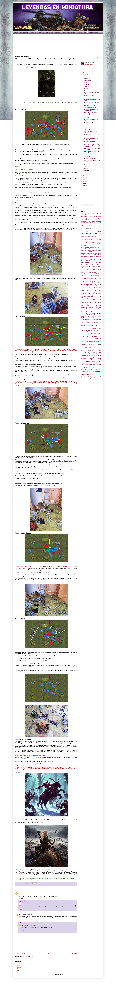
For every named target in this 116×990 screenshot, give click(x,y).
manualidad (87, 310)
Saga (96, 349)
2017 (84, 185)
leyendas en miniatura (95, 302)
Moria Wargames (97, 324)
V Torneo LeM (85, 366)
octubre (86, 82)
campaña (89, 238)
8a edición (98, 215)
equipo (82, 264)
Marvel (99, 314)
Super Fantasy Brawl (96, 357)
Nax (89, 327)
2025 (84, 72)
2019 (84, 181)
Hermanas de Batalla (96, 282)
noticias (99, 328)
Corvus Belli (95, 247)
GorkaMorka (94, 276)
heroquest (83, 284)
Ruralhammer (83, 349)
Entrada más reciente (20, 953)
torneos (87, 363)
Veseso (93, 366)
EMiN (95, 261)
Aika (90, 219)
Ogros (86, 331)
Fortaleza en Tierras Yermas (92, 272)
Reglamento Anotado (96, 343)
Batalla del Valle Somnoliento (95, 228)
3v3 (100, 213)
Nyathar (99, 330)
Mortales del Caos (85, 325)
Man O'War (98, 308)
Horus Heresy (84, 285)
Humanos (89, 285)
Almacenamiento (84, 221)
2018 (84, 183)
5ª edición (83, 215)
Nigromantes (83, 328)
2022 (84, 175)
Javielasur (96, 292)
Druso (94, 254)
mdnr (87, 317)
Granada (82, 278)
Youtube (93, 378)
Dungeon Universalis (85, 256)
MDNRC (92, 317)
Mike (82, 321)
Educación (96, 256)
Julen (100, 295)
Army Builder (84, 227)
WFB (91, 376)
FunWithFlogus (97, 273)
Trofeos (82, 364)
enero (85, 172)
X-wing (89, 378)
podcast (99, 337)
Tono (82, 361)
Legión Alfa (95, 301)
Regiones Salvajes (89, 343)
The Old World (97, 358)
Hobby (91, 284)
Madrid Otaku (98, 307)
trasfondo (43, 885)
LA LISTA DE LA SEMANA (69, 32)
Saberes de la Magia (90, 349)
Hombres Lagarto (97, 284)
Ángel (100, 222)
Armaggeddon (98, 225)
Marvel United (93, 316)
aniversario (83, 224)
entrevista (96, 262)
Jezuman (20, 965)
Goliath (90, 276)
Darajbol (95, 250)
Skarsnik (87, 354)
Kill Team (83, 298)
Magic (85, 308)
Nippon (88, 328)
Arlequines (91, 225)
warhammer (47, 885)
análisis (89, 222)
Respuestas (22, 901)
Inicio (47, 953)
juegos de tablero (88, 295)
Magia (82, 308)
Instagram (83, 292)
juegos (89, 293)
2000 (89, 213)
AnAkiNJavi (25, 904)
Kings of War (88, 298)
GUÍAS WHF (41, 32)
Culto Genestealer (88, 250)
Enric (91, 262)
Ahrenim (87, 219)
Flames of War (94, 270)
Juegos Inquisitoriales (94, 295)
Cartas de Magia (84, 241)
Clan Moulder (92, 242)
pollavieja (82, 338)
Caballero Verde (87, 236)
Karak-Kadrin (88, 296)
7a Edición (93, 215)
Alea (94, 219)
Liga (92, 304)
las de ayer (64, 102)
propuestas (93, 338)
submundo (90, 357)
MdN (82, 318)
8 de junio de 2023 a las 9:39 (34, 904)
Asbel (93, 227)
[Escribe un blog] (32, 883)
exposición (83, 269)
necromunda (93, 327)
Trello (99, 363)
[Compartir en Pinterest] (36, 883)
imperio (83, 288)
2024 (84, 74)
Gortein (99, 276)
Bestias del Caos (97, 230)
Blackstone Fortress (94, 231)
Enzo (99, 262)
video (85, 367)
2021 (84, 177)
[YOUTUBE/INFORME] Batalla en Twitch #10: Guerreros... (92, 132)
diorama (99, 253)
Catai (93, 241)
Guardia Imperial (88, 278)
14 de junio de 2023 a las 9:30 (34, 925)
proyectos (98, 338)
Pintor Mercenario (87, 337)
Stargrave (82, 357)
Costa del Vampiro (85, 248)
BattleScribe (90, 230)
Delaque (96, 251)
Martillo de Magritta (93, 314)
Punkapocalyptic (97, 340)
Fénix (98, 269)
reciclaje (87, 341)
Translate (86, 208)
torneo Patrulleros (91, 361)
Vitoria (82, 369)
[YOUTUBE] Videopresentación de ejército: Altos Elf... (92, 161)
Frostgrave (86, 273)
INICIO (16, 32)
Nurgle (95, 330)
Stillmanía (86, 357)
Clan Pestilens (98, 242)
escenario (82, 266)
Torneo (86, 361)
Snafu (97, 354)
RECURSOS (58, 32)
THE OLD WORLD (81, 32)
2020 (84, 179)
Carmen (94, 239)
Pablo (92, 333)
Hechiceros (90, 282)
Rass (82, 341)
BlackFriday (88, 231)
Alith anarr (98, 219)
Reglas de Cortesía (96, 344)
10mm (82, 213)
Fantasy (86, 269)
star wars (85, 355)
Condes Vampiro (23, 885)
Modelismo (92, 322)
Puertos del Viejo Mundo (89, 340)
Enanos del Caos (85, 262)
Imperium (93, 288)
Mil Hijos (86, 321)
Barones (88, 228)
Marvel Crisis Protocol (85, 316)
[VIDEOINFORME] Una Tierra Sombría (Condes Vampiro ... (91, 103)
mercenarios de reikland (91, 319)
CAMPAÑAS (33, 32)
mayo (85, 164)
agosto (85, 86)
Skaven (90, 354)
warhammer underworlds (87, 374)
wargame (99, 369)
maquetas (99, 311)
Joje (100, 292)
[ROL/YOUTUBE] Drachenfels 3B (92, 126)
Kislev (92, 298)
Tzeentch (94, 364)
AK (92, 219)
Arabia (99, 224)
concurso (94, 244)
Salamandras (83, 350)
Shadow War (94, 352)
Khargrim (93, 296)
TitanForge (95, 359)
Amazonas (98, 221)
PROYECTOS (49, 32)
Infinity (82, 290)
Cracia (90, 248)
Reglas (82, 344)
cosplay (99, 247)
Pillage (99, 335)
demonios (83, 253)
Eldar (94, 259)
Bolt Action (93, 233)
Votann (85, 369)
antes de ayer (71, 102)
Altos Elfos (91, 221)
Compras (89, 244)
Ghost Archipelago (93, 275)
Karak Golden (83, 296)
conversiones (98, 245)
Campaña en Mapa (94, 238)
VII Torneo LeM (97, 367)
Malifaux (93, 308)
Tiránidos (91, 359)
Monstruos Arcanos (84, 324)
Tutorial (91, 364)
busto (96, 235)
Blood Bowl (85, 233)
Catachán (90, 241)
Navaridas (83, 327)
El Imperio (87, 257)
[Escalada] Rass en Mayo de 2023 (91, 158)
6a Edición (88, 215)
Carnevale (99, 239)
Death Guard (91, 251)
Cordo (82, 247)
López (91, 305)
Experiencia (97, 268)
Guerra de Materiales (96, 278)
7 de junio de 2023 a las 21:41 (32, 892)
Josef (85, 293)
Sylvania (86, 358)
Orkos (88, 333)
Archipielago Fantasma (85, 225)
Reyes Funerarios (89, 347)
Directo (82, 254)
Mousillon (91, 325)
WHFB (51, 885)
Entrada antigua (73, 953)
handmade (86, 281)
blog (99, 231)
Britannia (88, 235)
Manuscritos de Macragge (95, 310)
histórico (87, 284)
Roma (100, 347)
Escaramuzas (98, 264)
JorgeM (82, 293)
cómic (86, 244)
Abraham (95, 216)
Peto (97, 335)
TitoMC (99, 359)
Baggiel (84, 228)
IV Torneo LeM (89, 292)
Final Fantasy (88, 270)
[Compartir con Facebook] (35, 883)
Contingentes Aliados (90, 245)
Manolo (82, 310)
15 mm (85, 213)
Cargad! (91, 239)
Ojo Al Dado (89, 331)
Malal (91, 308)
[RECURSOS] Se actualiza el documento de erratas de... (90, 106)
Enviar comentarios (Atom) (27, 956)
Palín (95, 333)
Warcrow (91, 369)
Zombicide (98, 378)
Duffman (99, 254)
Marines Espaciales (91, 313)
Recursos (91, 341)
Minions (87, 322)
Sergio (93, 350)
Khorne (99, 296)
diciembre (86, 78)
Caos (99, 238)
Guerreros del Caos (86, 280)
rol (97, 347)
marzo (85, 168)
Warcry (95, 369)
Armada (94, 225)
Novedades (84, 330)
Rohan (95, 347)
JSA (87, 293)
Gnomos (86, 276)
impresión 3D (98, 288)
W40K (88, 369)
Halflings (82, 281)
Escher (99, 266)
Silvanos (99, 352)
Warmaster (87, 376)
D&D (92, 250)
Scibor (90, 350)
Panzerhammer (84, 335)
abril (85, 166)
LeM (87, 302)
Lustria (90, 307)
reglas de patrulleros (85, 346)
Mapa (96, 311)
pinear (82, 337)
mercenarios (84, 319)
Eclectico (91, 256)
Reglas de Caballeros (88, 344)
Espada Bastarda (89, 267)
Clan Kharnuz (87, 242)
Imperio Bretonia (88, 288)
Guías (94, 280)
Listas (95, 304)
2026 (84, 70)
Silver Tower (83, 354)
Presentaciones (87, 338)
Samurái (87, 350)
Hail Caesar (98, 280)
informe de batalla (36, 885)
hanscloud (91, 281)
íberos (100, 287)
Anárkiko (93, 222)
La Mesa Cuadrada (90, 299)
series (96, 350)
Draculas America (88, 254)
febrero (85, 170)
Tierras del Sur (83, 359)
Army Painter (89, 227)
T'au (89, 358)
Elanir (91, 259)
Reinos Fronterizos (93, 346)
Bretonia (83, 235)
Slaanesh (94, 354)
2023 (84, 76)
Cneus (20, 914)
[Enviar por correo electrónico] (31, 883)
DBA (86, 251)
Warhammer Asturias (97, 373)
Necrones (99, 327)
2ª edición (96, 213)
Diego (96, 253)
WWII (86, 378)
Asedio (95, 227)
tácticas (91, 358)
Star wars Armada (90, 355)
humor (93, 285)
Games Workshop (85, 275)
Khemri (96, 296)
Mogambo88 (98, 322)
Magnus (87, 308)
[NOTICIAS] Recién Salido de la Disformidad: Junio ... (91, 93)
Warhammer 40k (86, 373)
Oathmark (83, 331)
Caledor (85, 238)
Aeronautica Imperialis (93, 218)
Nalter (95, 325)
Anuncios (89, 224)
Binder (84, 231)
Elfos (96, 259)
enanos (99, 261)
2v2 (98, 213)
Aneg (97, 222)
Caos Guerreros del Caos (85, 239)
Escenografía (94, 266)
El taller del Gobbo (85, 259)
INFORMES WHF (24, 32)
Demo (99, 251)
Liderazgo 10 (87, 304)
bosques (99, 233)
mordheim (91, 324)
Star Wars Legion (97, 355)
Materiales (99, 316)
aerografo (86, 218)
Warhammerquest (97, 374)
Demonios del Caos (90, 253)
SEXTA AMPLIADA (93, 32)
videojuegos (89, 367)
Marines (82, 313)
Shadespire (89, 352)
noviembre (86, 80)
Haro (94, 281)
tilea (87, 359)
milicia (89, 321)
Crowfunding (94, 248)
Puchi (82, 340)
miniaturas (93, 321)
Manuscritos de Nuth (87, 311)
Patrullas (90, 335)
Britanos (92, 235)
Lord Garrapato (22, 892)
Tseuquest (86, 364)
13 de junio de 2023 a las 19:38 (28, 914)
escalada (91, 264)
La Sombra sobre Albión (88, 301)
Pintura (94, 337)
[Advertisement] (58, 43)
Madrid (93, 307)
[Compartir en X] (34, 883)
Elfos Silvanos (30, 885)
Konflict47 (96, 298)
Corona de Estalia (88, 247)
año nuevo (94, 224)
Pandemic (99, 333)
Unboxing (99, 364)
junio (85, 90)
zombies (82, 379)
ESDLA (83, 267)
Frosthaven (92, 273)
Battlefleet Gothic (84, 230)
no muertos (93, 328)
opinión (94, 332)
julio (85, 88)
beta (82, 231)
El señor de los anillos (95, 257)
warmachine (83, 376)
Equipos (86, 264)
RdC (84, 341)
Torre (90, 363)
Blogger (62, 974)
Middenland (98, 319)
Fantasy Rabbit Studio (92, 269)
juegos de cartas (94, 293)
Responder (21, 898)
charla (82, 242)
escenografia (87, 266)
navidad (86, 327)
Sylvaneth (83, 358)
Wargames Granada (85, 371)
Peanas (93, 335)
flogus (85, 272)
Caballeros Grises (94, 236)
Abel (92, 216)
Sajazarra (99, 349)
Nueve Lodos (90, 330)
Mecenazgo (98, 317)
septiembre (86, 84)
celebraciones (98, 241)
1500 (87, 213)
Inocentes (99, 290)
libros (82, 304)
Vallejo (90, 366)
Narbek (99, 325)
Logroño (87, 305)
